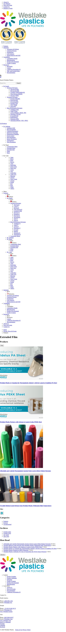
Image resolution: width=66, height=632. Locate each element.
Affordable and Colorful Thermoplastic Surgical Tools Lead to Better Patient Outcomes (25, 471)
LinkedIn (2, 625)
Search (18, 83)
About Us (6, 2)
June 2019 (6, 536)
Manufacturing (11, 584)
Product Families (11, 576)
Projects (5, 523)
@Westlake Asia (8, 619)
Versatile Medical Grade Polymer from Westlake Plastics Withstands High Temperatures (25, 505)
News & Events (7, 5)
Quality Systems (11, 581)
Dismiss (3, 554)
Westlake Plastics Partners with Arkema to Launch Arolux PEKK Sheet (21, 422)
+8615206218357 (8, 617)
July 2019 (6, 535)
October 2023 (7, 532)
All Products (3, 123)
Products (5, 521)
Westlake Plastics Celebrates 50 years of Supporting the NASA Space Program (24, 551)
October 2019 (7, 533)
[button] (0, 77)
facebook (2, 627)
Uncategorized (7, 524)
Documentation (11, 590)
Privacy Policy (27, 630)
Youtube (2, 623)
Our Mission (6, 3)
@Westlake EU (8, 610)
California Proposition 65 (14, 592)
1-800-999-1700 (8, 601)
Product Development (13, 583)
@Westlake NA (8, 602)
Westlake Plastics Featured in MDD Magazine (15, 550)
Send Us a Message (5, 622)
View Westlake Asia (5, 620)
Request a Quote (7, 8)
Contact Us (6, 7)
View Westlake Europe (6, 611)
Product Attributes (12, 578)
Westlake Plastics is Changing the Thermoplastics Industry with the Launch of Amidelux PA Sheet (28, 383)
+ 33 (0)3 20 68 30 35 (10, 608)
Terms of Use (18, 630)
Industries (9, 579)
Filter (2, 345)
